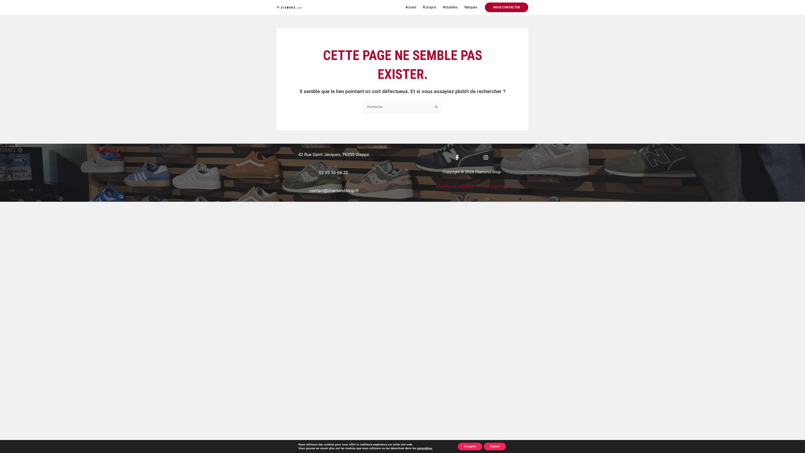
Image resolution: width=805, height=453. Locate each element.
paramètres (424, 448)
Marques (470, 7)
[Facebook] (457, 157)
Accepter (470, 446)
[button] (506, 7)
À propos (429, 7)
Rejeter (495, 446)
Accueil (410, 7)
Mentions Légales (455, 186)
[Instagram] (485, 157)
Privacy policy (492, 186)
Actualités (450, 7)
